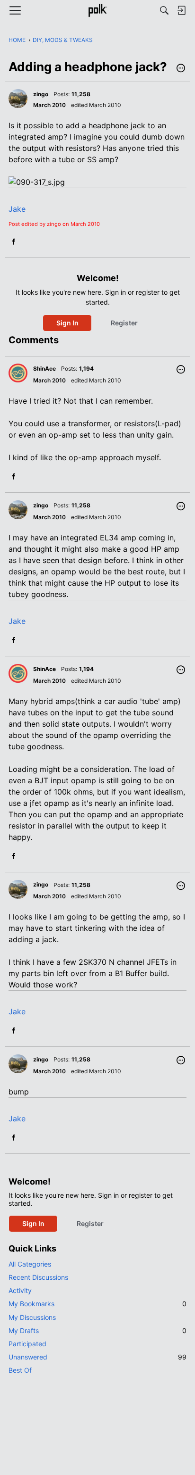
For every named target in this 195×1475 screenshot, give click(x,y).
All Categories (30, 1264)
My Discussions (32, 1317)
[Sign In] (181, 10)
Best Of (20, 1370)
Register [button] (124, 323)
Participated (27, 1344)
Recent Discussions (38, 1277)
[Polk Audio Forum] (97, 10)
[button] (180, 69)
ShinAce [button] (44, 368)
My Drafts (97, 1330)
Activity (20, 1290)
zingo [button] (40, 94)
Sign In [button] (67, 323)
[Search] (164, 10)
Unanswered (97, 1357)
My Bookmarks (97, 1304)
